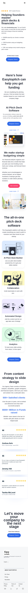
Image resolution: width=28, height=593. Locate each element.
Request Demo (13, 59)
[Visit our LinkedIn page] (11, 589)
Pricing (6, 577)
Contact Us (20, 584)
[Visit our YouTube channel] (5, 589)
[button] (24, 3)
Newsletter (7, 579)
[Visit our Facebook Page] (23, 589)
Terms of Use (13, 584)
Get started (14, 185)
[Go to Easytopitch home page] (4, 3)
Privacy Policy (5, 584)
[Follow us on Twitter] (17, 589)
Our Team (7, 574)
